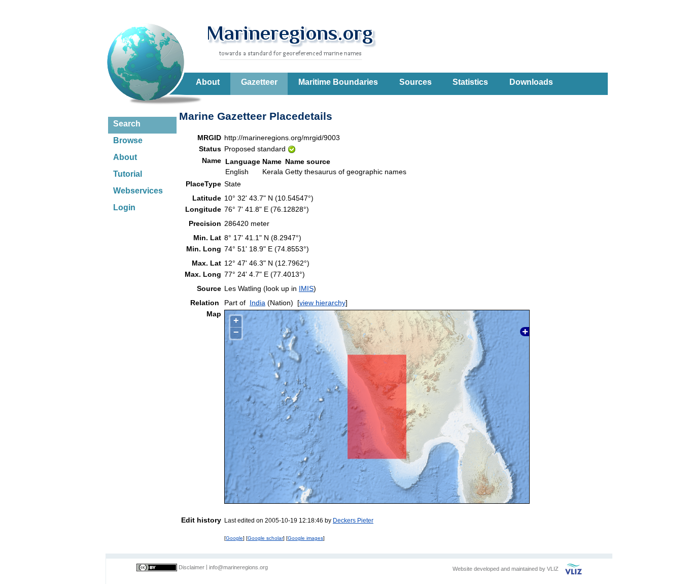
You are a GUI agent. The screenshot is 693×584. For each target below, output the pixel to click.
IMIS (306, 288)
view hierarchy (322, 303)
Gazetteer (259, 82)
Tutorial (127, 174)
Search (127, 123)
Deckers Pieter (353, 520)
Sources (415, 82)
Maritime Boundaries (338, 82)
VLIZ (553, 569)
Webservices (138, 190)
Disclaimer (191, 567)
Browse (128, 140)
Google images (305, 538)
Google (234, 538)
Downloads (531, 82)
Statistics (470, 82)
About (208, 82)
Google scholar (265, 538)
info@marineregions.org (238, 567)
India (257, 303)
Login (124, 207)
